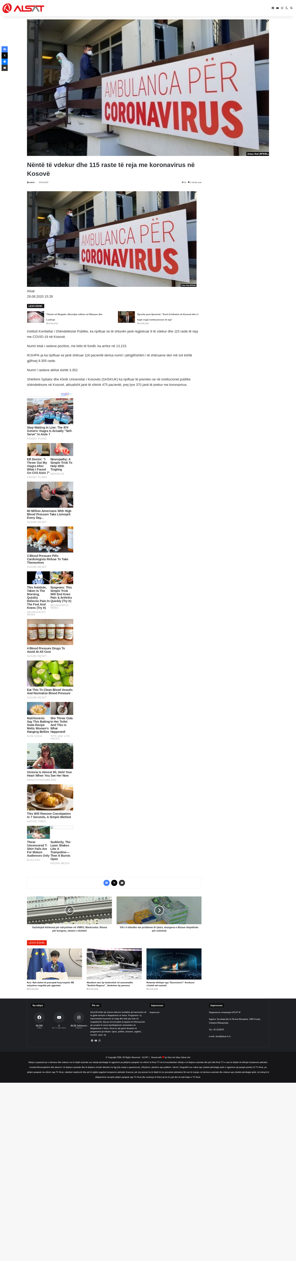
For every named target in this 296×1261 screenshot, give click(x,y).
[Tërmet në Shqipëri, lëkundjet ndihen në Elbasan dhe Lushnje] (35, 317)
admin (32, 182)
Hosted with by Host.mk (163, 1057)
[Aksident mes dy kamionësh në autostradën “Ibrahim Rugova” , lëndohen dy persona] (114, 964)
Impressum (155, 1012)
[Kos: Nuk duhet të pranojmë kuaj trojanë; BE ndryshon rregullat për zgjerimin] (54, 964)
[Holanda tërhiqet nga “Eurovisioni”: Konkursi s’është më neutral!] (173, 964)
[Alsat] (23, 8)
